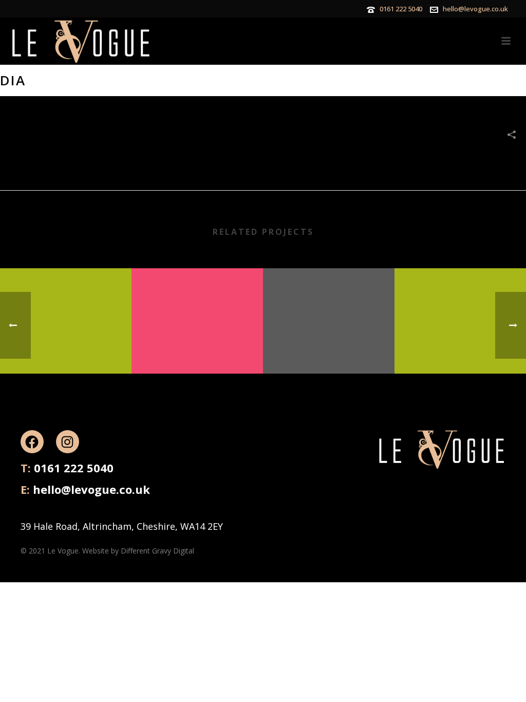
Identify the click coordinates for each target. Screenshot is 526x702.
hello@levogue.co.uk (475, 8)
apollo (65, 347)
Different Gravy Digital (157, 551)
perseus (197, 347)
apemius (329, 347)
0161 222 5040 (401, 8)
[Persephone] (460, 308)
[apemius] (328, 308)
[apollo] (66, 308)
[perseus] (197, 308)
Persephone (460, 347)
